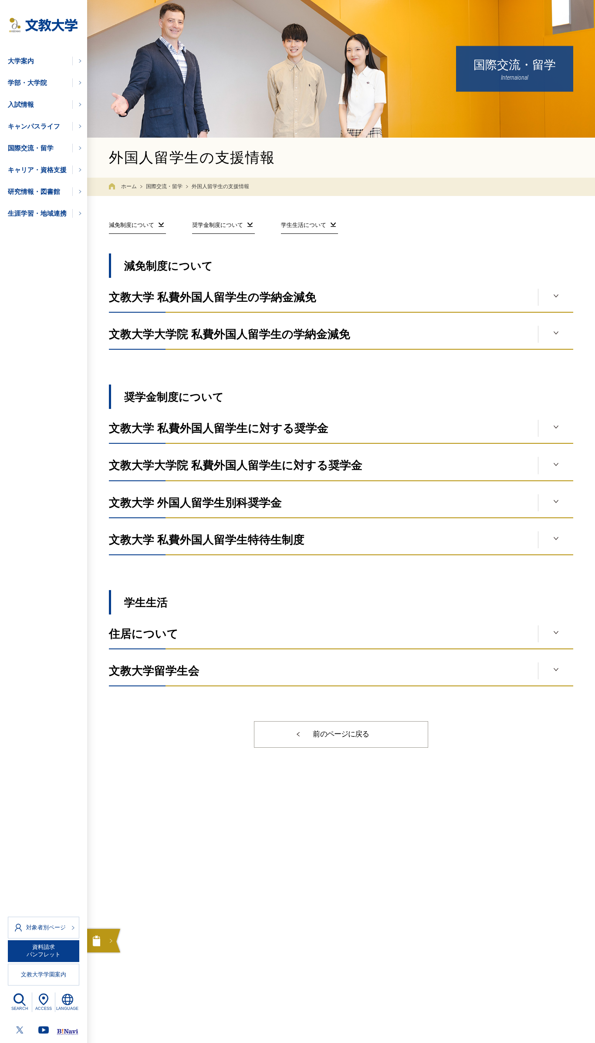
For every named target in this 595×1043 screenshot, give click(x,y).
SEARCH (19, 1008)
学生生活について (303, 225)
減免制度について (131, 225)
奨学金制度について (217, 225)
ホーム (129, 186)
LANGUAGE (67, 1008)
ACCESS (43, 1008)
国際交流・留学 (164, 186)
